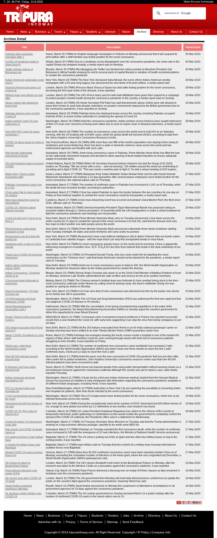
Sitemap (112, 522)
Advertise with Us (49, 522)
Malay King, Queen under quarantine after (20, 176)
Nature (126, 31)
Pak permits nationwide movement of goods (18, 154)
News (23, 31)
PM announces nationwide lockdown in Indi (20, 230)
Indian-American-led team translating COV (20, 379)
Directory (158, 31)
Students (91, 31)
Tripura (74, 31)
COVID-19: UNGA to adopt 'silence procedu (20, 209)
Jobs (126, 515)
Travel (58, 31)
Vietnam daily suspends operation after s (19, 56)
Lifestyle (110, 31)
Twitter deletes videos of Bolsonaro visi (19, 71)
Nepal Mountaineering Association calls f (18, 308)
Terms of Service (91, 522)
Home (10, 31)
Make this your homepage (199, 1)
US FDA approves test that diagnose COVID (20, 300)
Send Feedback (132, 522)
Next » (196, 502)
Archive (141, 31)
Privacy (70, 522)
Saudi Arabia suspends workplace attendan (18, 487)
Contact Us (196, 31)
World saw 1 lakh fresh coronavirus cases (18, 347)
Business (40, 31)
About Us (176, 31)
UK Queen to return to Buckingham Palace (17, 464)
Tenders (113, 515)
